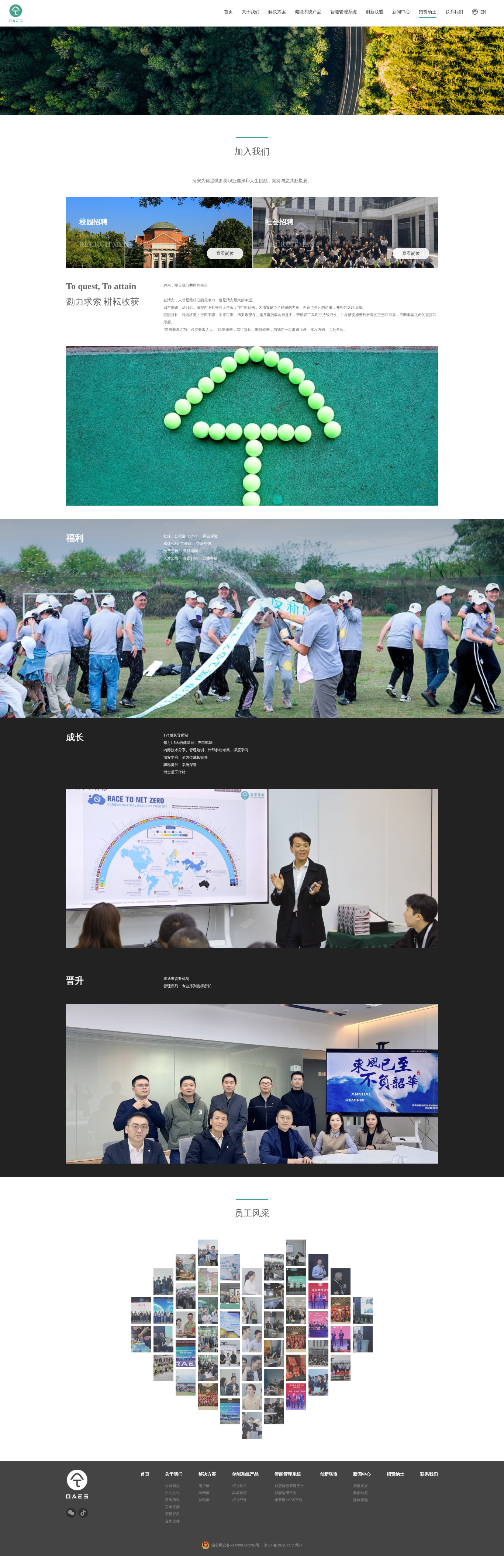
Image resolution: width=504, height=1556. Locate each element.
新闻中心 (401, 11)
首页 (228, 11)
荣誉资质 (172, 1513)
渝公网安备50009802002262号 (235, 1545)
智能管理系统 (343, 11)
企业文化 (172, 1492)
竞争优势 (172, 1506)
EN (483, 12)
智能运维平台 (286, 1492)
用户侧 (204, 1485)
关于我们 (250, 11)
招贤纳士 (427, 11)
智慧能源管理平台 (289, 1485)
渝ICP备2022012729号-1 (283, 1545)
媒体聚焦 (360, 1499)
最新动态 (360, 1492)
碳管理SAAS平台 (289, 1499)
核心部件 (239, 1499)
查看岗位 (225, 253)
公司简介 (172, 1485)
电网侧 (204, 1492)
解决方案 (277, 11)
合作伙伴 (172, 1521)
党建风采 (360, 1485)
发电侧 (204, 1499)
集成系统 (239, 1492)
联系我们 (454, 11)
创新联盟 (374, 11)
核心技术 (239, 1485)
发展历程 (172, 1499)
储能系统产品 (308, 11)
